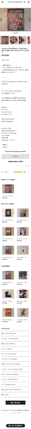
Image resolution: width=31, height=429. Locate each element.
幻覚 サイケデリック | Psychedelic (10, 364)
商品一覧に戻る (15, 403)
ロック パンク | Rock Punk (8, 354)
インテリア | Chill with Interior (9, 379)
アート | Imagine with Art (8, 384)
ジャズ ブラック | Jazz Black (9, 359)
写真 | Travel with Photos (8, 333)
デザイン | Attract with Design (9, 374)
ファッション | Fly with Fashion (9, 338)
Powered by (13, 413)
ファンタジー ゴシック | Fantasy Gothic (12, 369)
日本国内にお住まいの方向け (15, 161)
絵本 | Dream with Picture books (11, 389)
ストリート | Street (6, 349)
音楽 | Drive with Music (8, 343)
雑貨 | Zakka (5, 394)
